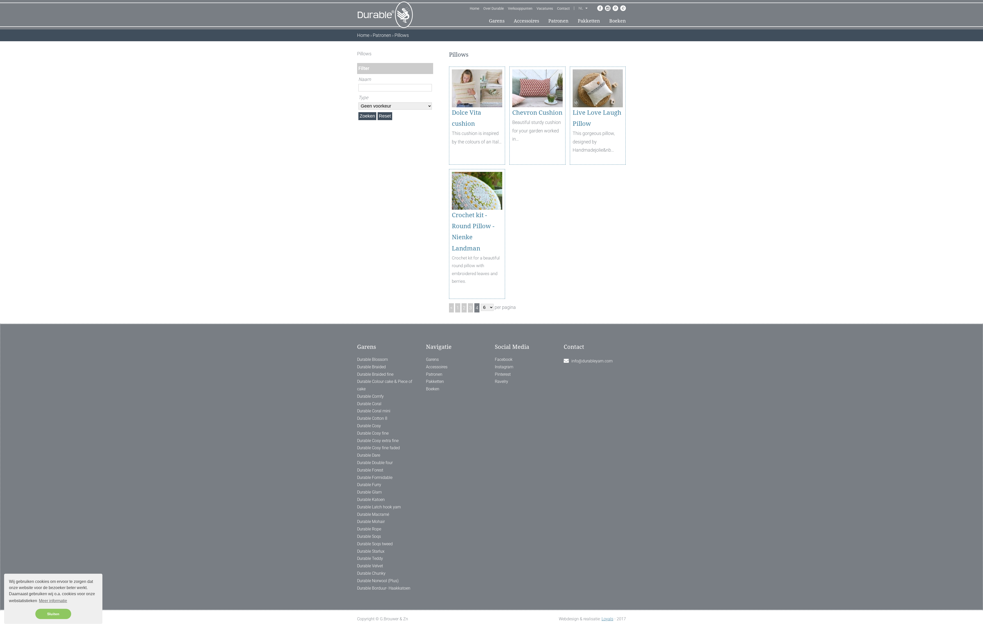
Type (363, 97)
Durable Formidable (374, 477)
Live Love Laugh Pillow (597, 118)
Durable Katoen (371, 499)
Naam (364, 79)
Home (474, 8)
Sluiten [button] (53, 614)
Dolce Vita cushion (466, 118)
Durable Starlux (370, 551)
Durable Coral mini (373, 411)
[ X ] (429, 53)
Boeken (617, 21)
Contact (563, 8)
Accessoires (526, 21)
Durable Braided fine (375, 374)
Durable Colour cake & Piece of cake (384, 385)
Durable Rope (369, 529)
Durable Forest (370, 470)
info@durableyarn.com (592, 361)
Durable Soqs (369, 536)
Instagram (504, 366)
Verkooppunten (520, 8)
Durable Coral (369, 403)
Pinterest (503, 374)
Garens (497, 21)
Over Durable (493, 8)
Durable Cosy (369, 425)
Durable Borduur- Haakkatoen (383, 588)
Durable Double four (375, 462)
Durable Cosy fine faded (378, 447)
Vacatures (545, 8)
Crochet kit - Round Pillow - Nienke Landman (473, 232)
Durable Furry (369, 484)
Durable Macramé (373, 514)
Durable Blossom (372, 359)
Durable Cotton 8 (372, 418)
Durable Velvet (370, 565)
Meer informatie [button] (53, 601)
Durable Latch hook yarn (379, 507)
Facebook (503, 359)
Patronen (558, 21)
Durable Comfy (370, 396)
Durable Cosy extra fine (378, 440)
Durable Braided (371, 366)
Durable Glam (369, 492)
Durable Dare (368, 455)
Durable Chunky (371, 573)
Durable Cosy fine (373, 433)
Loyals (607, 618)
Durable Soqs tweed (375, 543)
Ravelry (501, 381)
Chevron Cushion (537, 112)
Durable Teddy (370, 558)
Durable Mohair (371, 521)
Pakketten (589, 21)
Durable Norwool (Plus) (378, 580)
